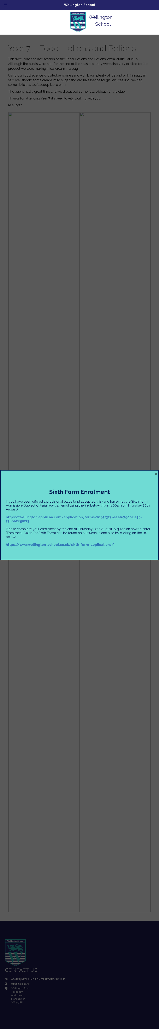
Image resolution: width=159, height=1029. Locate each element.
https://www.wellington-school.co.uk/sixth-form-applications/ (60, 545)
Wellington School (79, 5)
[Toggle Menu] (5, 5)
